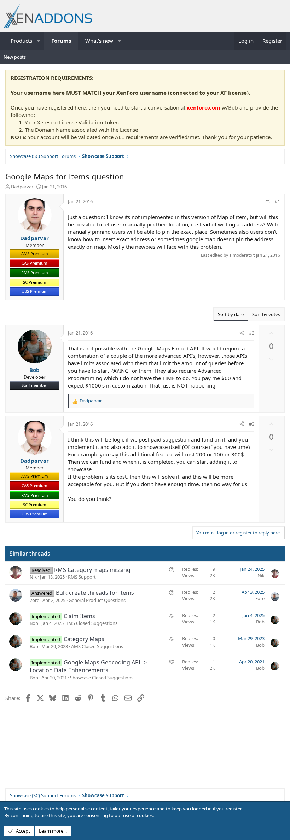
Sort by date (231, 314)
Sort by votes (266, 314)
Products (21, 40)
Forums (61, 40)
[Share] (267, 201)
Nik (33, 577)
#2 (251, 333)
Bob (233, 107)
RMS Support (82, 577)
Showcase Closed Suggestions (101, 677)
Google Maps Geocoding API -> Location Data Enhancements (88, 666)
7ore (34, 600)
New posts (15, 57)
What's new (99, 40)
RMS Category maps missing (92, 570)
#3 (251, 424)
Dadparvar (22, 186)
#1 (277, 201)
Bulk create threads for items (95, 593)
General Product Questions (97, 600)
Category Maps (84, 639)
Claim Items (79, 616)
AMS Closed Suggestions (97, 646)
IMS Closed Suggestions (92, 623)
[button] (38, 41)
